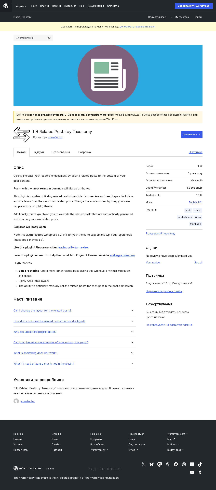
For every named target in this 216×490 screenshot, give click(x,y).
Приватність (21, 449)
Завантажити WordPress (193, 5)
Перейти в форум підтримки (164, 291)
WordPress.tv (99, 449)
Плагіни (56, 444)
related (197, 210)
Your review (153, 262)
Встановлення (61, 152)
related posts (185, 217)
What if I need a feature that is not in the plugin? (44, 363)
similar (198, 217)
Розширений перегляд (160, 233)
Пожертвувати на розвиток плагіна (169, 324)
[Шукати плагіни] (49, 38)
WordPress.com (177, 433)
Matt (171, 439)
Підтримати (137, 444)
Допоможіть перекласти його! (137, 26)
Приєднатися (136, 433)
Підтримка (195, 152)
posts (188, 210)
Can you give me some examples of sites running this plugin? (51, 342)
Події (132, 439)
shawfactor (55, 137)
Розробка (84, 152)
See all (198, 262)
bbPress (173, 444)
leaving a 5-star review (73, 247)
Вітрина (56, 433)
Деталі (21, 152)
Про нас (18, 433)
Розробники (97, 444)
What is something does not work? (35, 353)
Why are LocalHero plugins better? (35, 331)
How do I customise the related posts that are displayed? (49, 321)
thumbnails (195, 224)
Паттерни (57, 449)
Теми (55, 439)
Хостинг (18, 444)
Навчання (96, 433)
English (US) (195, 202)
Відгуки (39, 152)
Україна (50, 468)
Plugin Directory (22, 17)
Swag (133, 449)
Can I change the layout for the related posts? (42, 310)
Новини (18, 439)
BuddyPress (175, 449)
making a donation (122, 255)
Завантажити (191, 134)
